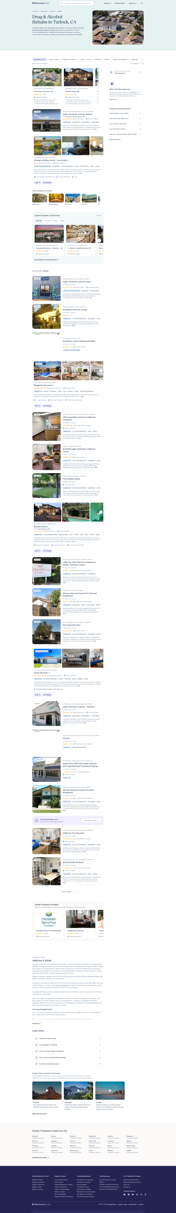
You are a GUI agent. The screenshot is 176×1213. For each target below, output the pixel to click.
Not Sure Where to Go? (40, 1176)
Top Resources (104, 1176)
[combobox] (76, 3)
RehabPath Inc (112, 1204)
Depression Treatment (84, 1182)
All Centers (35, 11)
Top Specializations (84, 1176)
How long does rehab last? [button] (118, 124)
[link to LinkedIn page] (128, 1194)
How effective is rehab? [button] (117, 129)
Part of (74, 116)
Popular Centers (60, 1176)
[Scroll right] (142, 59)
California (52, 11)
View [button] (36, 182)
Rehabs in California (38, 1182)
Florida (55, 221)
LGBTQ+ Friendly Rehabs (62, 1189)
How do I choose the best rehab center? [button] (123, 134)
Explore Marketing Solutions (132, 1182)
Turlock (45, 271)
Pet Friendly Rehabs (60, 1194)
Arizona (36, 1102)
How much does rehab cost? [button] (119, 118)
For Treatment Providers (132, 1176)
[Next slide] (98, 87)
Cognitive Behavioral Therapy (64, 1184)
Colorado (68, 1102)
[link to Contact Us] (124, 1194)
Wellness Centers (60, 1192)
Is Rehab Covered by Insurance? (109, 1184)
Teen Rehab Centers (83, 1187)
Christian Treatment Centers (85, 1196)
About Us (126, 1184)
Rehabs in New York (38, 1184)
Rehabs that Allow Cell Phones (64, 1196)
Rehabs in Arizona (37, 1189)
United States (44, 11)
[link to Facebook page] (145, 1194)
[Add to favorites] (58, 112)
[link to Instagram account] (141, 1194)
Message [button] (48, 182)
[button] (45, 63)
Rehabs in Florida (37, 1180)
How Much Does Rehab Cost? (108, 1189)
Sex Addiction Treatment (84, 1194)
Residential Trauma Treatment (86, 1192)
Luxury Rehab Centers (61, 1180)
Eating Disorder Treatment (85, 1180)
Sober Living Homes (61, 1187)
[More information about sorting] (143, 63)
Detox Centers (59, 1182)
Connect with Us (129, 1191)
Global (62, 221)
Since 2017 (133, 92)
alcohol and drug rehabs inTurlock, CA (44, 30)
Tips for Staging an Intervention (109, 1187)
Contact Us (127, 1187)
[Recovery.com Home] (40, 3)
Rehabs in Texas (37, 1187)
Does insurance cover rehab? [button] (118, 113)
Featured (39, 221)
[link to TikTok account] (137, 1194)
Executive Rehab (82, 1184)
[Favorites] (142, 3)
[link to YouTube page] (133, 1194)
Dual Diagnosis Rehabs (84, 1189)
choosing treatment (62, 985)
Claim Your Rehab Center (131, 1180)
